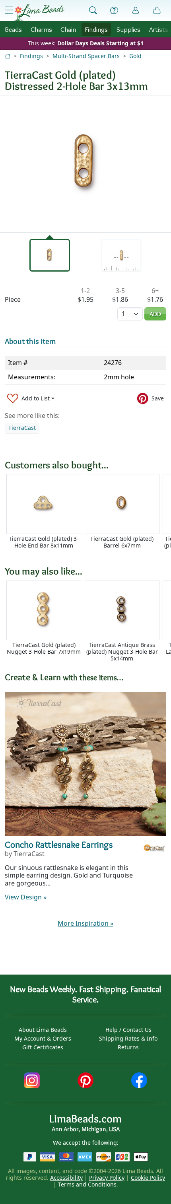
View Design (26, 897)
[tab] (49, 255)
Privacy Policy (106, 1177)
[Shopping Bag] (157, 10)
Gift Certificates (42, 1047)
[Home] (7, 56)
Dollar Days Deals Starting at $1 (100, 43)
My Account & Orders (42, 1038)
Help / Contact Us (128, 1029)
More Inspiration (85, 923)
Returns (128, 1047)
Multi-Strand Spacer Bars (86, 56)
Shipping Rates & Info (128, 1038)
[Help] (114, 10)
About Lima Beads (43, 1029)
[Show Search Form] (93, 10)
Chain (68, 29)
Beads (13, 29)
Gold (135, 56)
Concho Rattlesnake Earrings (59, 844)
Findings (96, 29)
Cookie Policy (148, 1177)
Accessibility (66, 1177)
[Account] (136, 10)
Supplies (128, 29)
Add (155, 314)
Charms (41, 29)
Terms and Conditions (87, 1184)
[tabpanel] (85, 163)
